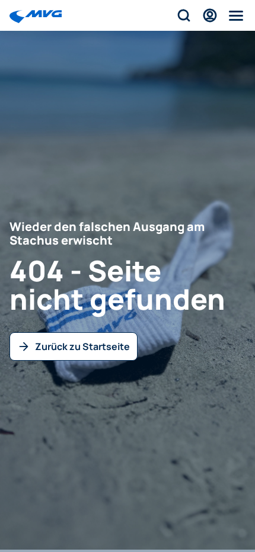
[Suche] (183, 15)
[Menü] (236, 15)
